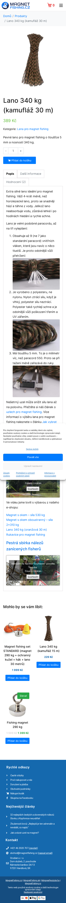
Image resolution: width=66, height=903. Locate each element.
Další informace (30, 173)
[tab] (10, 174)
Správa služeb (32, 449)
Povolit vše (33, 457)
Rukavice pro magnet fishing (25, 534)
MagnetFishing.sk (32, 880)
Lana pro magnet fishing (32, 129)
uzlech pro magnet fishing (24, 412)
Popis (10, 173)
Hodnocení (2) (16, 182)
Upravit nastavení (33, 466)
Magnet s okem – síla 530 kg (25, 515)
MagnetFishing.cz (14, 880)
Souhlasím (33, 488)
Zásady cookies (33, 483)
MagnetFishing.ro (33, 883)
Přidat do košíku (21, 160)
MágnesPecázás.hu (50, 880)
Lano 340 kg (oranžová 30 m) (26, 529)
